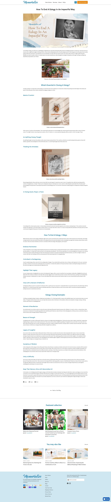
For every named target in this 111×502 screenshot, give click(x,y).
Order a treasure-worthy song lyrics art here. (55, 224)
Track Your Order (48, 487)
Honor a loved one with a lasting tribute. (55, 179)
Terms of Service (48, 494)
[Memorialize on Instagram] (70, 483)
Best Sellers (48, 2)
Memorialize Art (67, 375)
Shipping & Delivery (49, 489)
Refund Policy (48, 496)
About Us (47, 481)
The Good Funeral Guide (54, 79)
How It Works (48, 475)
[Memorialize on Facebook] (67, 483)
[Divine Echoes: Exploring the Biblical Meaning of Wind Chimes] (77, 453)
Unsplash (64, 79)
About (60, 2)
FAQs (64, 2)
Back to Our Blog (56, 390)
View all (86, 405)
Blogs (46, 483)
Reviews (55, 2)
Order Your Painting (82, 2)
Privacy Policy (48, 491)
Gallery (46, 479)
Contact (46, 485)
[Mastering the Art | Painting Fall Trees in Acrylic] (33, 453)
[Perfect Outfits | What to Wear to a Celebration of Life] (55, 453)
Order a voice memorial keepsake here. (55, 127)
